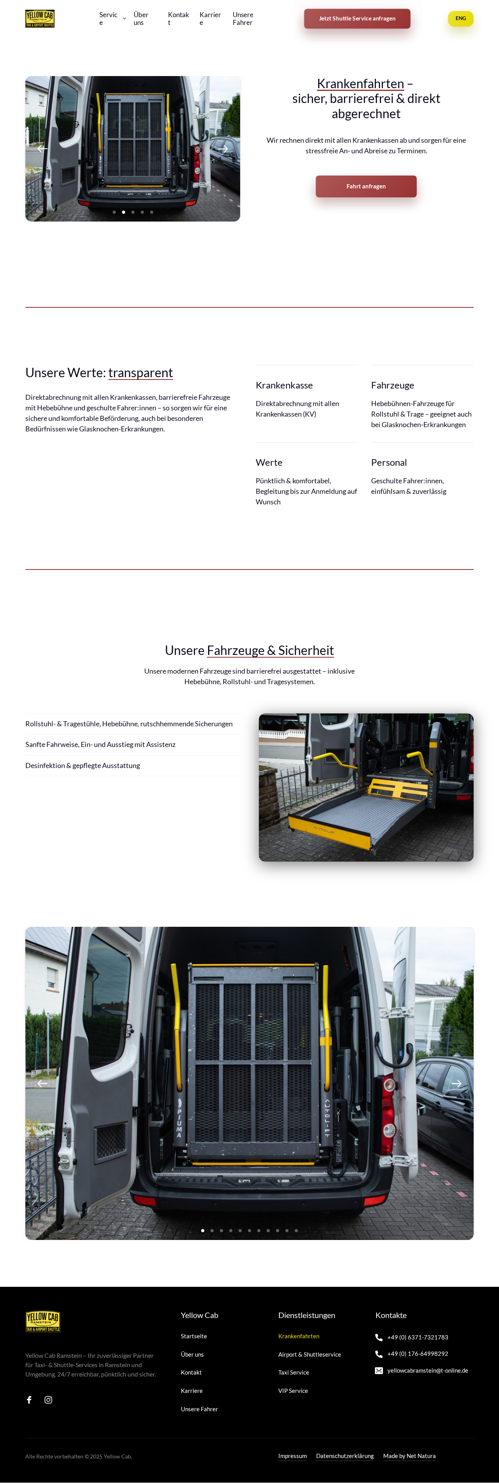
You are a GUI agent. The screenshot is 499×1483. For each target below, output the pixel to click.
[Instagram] (51, 1400)
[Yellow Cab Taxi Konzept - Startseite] (40, 19)
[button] (223, 149)
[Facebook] (32, 1400)
